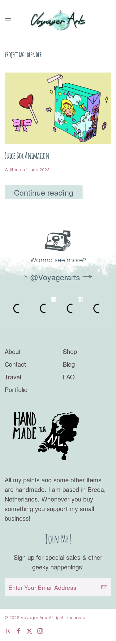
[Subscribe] (104, 587)
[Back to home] (58, 20)
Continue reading (43, 192)
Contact (15, 364)
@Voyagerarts (55, 276)
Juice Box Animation (27, 155)
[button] (8, 20)
